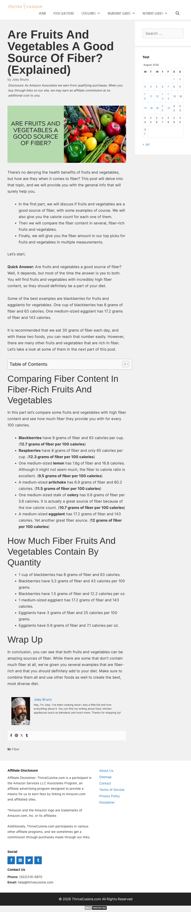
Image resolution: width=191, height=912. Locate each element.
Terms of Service (111, 790)
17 (145, 108)
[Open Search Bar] (178, 13)
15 (174, 96)
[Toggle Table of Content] (123, 364)
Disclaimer (107, 802)
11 (151, 96)
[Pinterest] (16, 736)
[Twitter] (21, 736)
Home (42, 13)
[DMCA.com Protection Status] (95, 909)
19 (157, 108)
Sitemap (105, 777)
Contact (105, 783)
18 (151, 108)
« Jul (146, 144)
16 (180, 96)
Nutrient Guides (153, 13)
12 (157, 96)
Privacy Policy (109, 796)
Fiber (15, 749)
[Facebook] (11, 736)
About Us (106, 771)
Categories (89, 13)
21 (168, 108)
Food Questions (64, 13)
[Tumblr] (27, 736)
